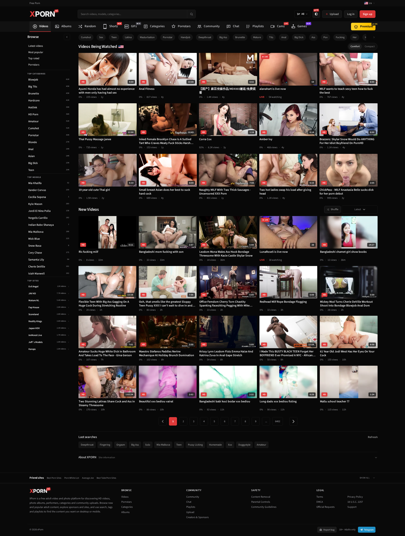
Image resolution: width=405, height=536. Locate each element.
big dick (298, 37)
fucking (340, 37)
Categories (127, 507)
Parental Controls (260, 502)
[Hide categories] (67, 37)
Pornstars (33, 65)
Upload (190, 512)
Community (192, 497)
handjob (185, 37)
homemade (215, 445)
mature (257, 37)
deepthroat (204, 37)
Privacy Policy (355, 497)
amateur (261, 445)
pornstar (168, 37)
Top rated (33, 58)
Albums (125, 512)
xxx (230, 445)
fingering (105, 445)
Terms (319, 497)
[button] (375, 37)
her (355, 37)
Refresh (373, 437)
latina (128, 37)
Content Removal (260, 497)
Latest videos (35, 46)
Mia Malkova (163, 445)
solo (147, 445)
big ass (223, 37)
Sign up (367, 14)
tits (271, 37)
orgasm (120, 445)
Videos (124, 497)
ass (313, 37)
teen (114, 37)
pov (325, 37)
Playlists (190, 507)
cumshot (86, 37)
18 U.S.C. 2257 (355, 502)
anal (283, 37)
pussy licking (195, 445)
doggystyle (244, 445)
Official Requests (325, 507)
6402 (277, 421)
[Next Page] (293, 421)
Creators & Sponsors (197, 517)
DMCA (319, 502)
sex (101, 37)
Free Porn (35, 3)
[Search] (191, 14)
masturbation (147, 37)
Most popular (35, 52)
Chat (188, 502)
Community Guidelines (263, 507)
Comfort (355, 46)
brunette (240, 37)
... (266, 421)
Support (351, 507)
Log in (350, 14)
